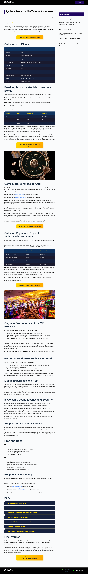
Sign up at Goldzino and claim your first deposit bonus (30, 145)
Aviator (36, 220)
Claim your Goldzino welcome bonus (30, 37)
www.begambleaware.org (21, 488)
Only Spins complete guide (66, 19)
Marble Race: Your (19, 194)
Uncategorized (52, 16)
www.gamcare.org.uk (17, 486)
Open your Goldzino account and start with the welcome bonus (30, 557)
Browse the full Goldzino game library (30, 226)
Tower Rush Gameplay (20, 197)
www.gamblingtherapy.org (22, 489)
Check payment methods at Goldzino (30, 285)
